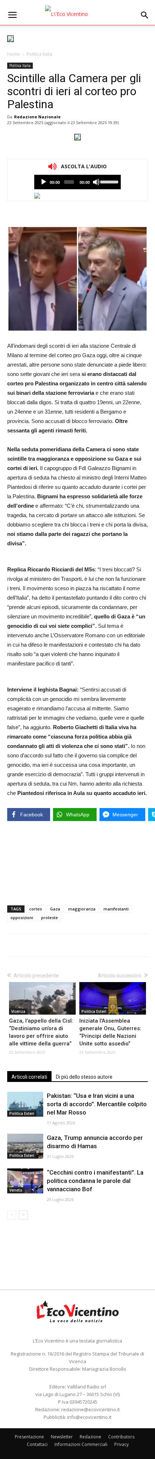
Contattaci (37, 1444)
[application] (77, 182)
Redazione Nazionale (37, 116)
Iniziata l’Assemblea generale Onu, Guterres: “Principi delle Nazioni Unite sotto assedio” (110, 1032)
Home (13, 54)
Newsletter (62, 1437)
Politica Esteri (93, 1011)
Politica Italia (39, 54)
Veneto (15, 1190)
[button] (145, 15)
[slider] (108, 181)
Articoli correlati (29, 1077)
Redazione (90, 1437)
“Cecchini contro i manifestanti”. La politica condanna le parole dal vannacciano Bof (95, 1181)
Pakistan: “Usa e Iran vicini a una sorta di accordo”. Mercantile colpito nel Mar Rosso (97, 1104)
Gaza (55, 909)
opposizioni (21, 917)
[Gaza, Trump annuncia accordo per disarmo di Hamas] (25, 1146)
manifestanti (116, 909)
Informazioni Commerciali (80, 1444)
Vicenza (18, 1011)
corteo (35, 909)
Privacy (121, 1444)
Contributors (121, 1437)
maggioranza (82, 909)
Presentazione (29, 1437)
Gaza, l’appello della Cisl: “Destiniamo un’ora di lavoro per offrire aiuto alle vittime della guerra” (41, 1032)
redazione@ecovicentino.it (90, 1409)
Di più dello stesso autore (84, 1077)
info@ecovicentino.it (89, 1417)
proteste (49, 917)
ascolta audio (43, 182)
